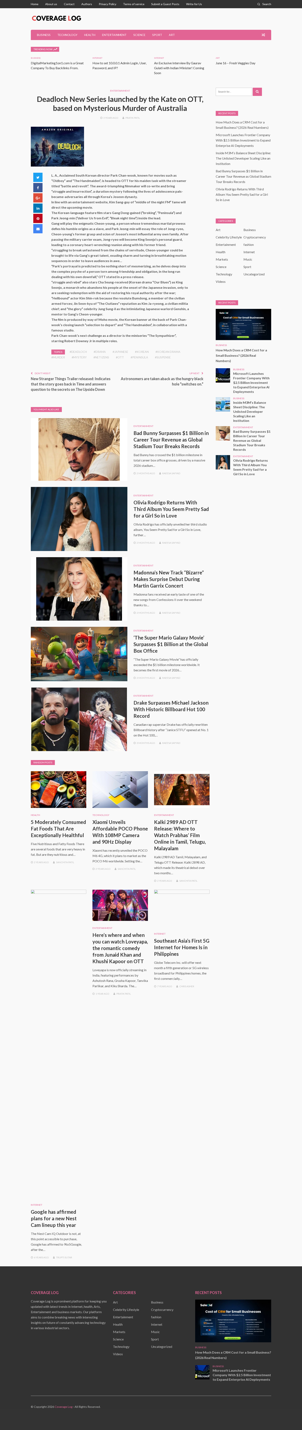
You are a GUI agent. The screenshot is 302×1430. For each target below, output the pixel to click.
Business (44, 35)
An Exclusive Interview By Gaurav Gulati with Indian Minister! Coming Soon (179, 68)
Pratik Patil (133, 117)
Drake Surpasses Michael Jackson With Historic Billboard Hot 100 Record (171, 709)
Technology (67, 35)
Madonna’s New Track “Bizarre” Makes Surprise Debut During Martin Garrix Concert (169, 579)
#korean (142, 351)
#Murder (58, 357)
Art (172, 35)
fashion (248, 244)
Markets (222, 259)
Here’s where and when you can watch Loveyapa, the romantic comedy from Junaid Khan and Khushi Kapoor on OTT (120, 948)
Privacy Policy (107, 4)
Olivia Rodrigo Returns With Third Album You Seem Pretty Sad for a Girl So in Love (171, 509)
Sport (157, 35)
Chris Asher (186, 986)
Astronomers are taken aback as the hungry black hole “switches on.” (162, 381)
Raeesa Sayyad (171, 473)
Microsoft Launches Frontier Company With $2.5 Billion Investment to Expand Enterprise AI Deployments (243, 140)
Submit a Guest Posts (165, 4)
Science (139, 35)
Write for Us (194, 4)
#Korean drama (168, 351)
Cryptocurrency (254, 237)
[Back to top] (290, 1418)
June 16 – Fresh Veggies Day (235, 63)
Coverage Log (64, 1406)
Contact (69, 4)
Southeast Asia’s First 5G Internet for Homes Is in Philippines (181, 947)
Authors (86, 4)
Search (266, 4)
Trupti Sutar (64, 1257)
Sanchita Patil (65, 862)
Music (247, 259)
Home (34, 4)
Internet (97, 58)
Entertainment (114, 35)
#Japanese (120, 351)
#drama (100, 351)
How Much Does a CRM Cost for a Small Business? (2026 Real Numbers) (241, 355)
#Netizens (101, 357)
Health (89, 35)
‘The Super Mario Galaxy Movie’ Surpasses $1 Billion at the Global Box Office (171, 644)
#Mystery (79, 357)
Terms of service (133, 4)
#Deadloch (78, 351)
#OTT (120, 357)
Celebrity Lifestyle (229, 237)
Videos (221, 281)
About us (51, 4)
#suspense (163, 357)
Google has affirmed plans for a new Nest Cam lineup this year (54, 1218)
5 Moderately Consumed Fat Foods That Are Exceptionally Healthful (58, 828)
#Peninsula (139, 357)
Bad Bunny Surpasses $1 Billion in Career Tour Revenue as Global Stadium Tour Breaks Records (171, 439)
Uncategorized (254, 274)
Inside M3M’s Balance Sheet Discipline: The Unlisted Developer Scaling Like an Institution (243, 158)
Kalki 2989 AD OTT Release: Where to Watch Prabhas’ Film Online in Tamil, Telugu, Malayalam (180, 835)
